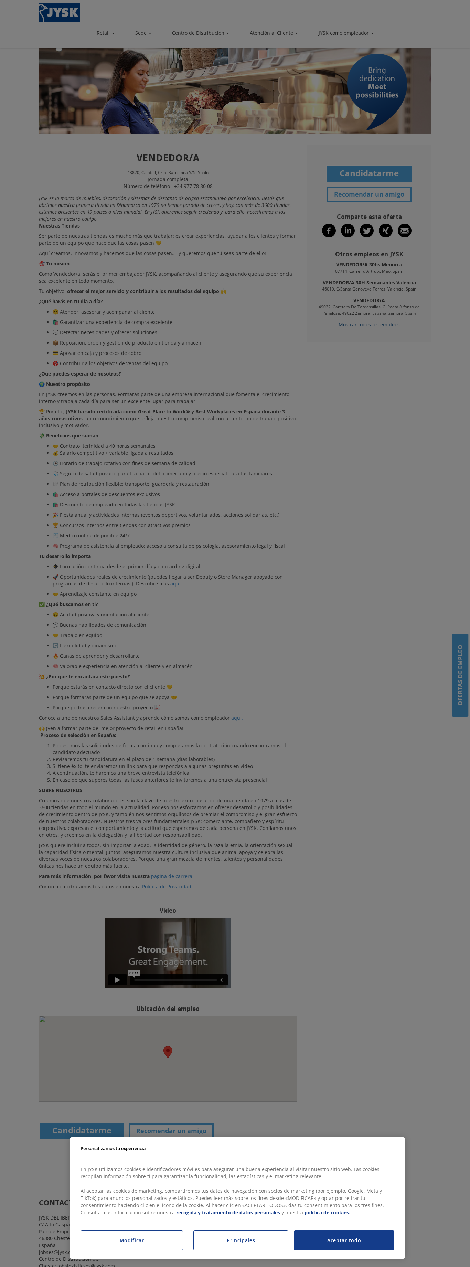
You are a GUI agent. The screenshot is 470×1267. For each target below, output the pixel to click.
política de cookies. (327, 1212)
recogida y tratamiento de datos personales (228, 1212)
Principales (241, 1240)
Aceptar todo (344, 1240)
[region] (237, 1198)
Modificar (132, 1240)
